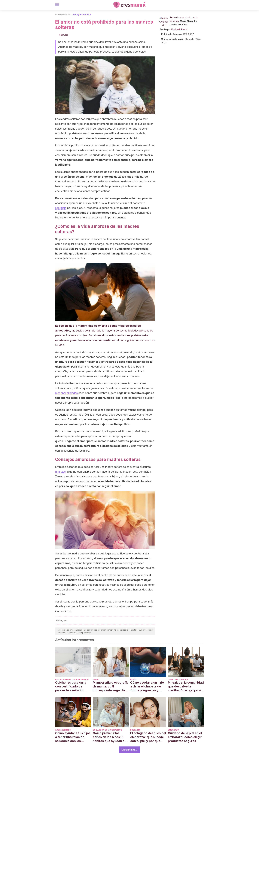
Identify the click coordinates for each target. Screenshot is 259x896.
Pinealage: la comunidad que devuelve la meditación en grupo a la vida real (186, 686)
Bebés (133, 679)
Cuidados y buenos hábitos (107, 730)
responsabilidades (66, 393)
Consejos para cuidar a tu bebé (72, 679)
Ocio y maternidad (82, 15)
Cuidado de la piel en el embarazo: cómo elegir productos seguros (185, 737)
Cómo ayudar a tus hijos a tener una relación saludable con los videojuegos (73, 737)
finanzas (60, 471)
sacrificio (60, 207)
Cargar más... (129, 749)
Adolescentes (63, 730)
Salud (96, 679)
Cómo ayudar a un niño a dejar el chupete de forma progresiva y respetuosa (147, 686)
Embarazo (173, 730)
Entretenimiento (62, 15)
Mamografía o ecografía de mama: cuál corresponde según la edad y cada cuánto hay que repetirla (110, 686)
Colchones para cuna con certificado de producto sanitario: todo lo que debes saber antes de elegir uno (73, 686)
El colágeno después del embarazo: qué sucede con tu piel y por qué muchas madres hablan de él (148, 737)
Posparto (135, 730)
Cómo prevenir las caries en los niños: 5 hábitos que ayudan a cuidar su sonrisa (108, 737)
